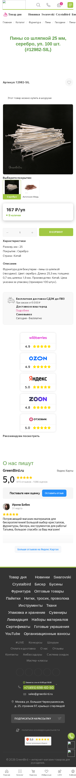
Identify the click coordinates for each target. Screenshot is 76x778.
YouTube (12, 634)
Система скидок (58, 654)
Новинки (42, 577)
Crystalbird (21, 584)
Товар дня (18, 577)
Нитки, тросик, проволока (46, 598)
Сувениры (58, 612)
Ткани (51, 605)
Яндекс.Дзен (56, 672)
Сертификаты (18, 627)
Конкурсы (35, 642)
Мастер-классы (37, 660)
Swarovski (62, 577)
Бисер (40, 584)
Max (29, 672)
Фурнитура (21, 591)
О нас (44, 648)
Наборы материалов (50, 619)
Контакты (11, 654)
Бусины (56, 584)
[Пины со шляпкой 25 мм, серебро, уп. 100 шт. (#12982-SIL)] (38, 139)
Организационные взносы (47, 634)
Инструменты (31, 605)
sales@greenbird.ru (40, 693)
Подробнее (22, 310)
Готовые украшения (51, 627)
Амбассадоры (32, 654)
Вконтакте (20, 672)
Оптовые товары (49, 591)
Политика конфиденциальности (41, 730)
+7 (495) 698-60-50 (39, 687)
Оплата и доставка (23, 648)
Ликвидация (17, 619)
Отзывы (57, 648)
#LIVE (20, 642)
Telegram (38, 672)
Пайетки (13, 598)
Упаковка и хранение (26, 612)
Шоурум (53, 642)
